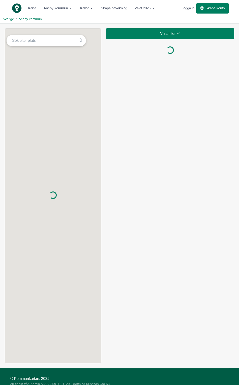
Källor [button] (84, 8)
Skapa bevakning (114, 8)
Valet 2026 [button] (143, 8)
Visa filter (168, 33)
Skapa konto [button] (215, 8)
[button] (81, 40)
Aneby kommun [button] (56, 8)
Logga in (188, 8)
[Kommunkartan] (16, 8)
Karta (32, 8)
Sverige (8, 19)
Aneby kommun (30, 19)
